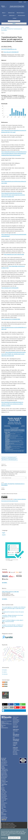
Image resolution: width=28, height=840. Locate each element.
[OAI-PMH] (23, 762)
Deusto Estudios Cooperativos (9, 824)
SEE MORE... (5, 582)
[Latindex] (5, 573)
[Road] (12, 577)
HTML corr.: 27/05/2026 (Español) (10, 459)
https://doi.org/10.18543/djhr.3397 (11, 52)
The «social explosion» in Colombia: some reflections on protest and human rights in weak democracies (14, 607)
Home (2, 27)
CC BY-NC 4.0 (4, 818)
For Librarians (5, 674)
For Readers (4, 670)
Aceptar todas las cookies (14, 837)
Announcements (21, 15)
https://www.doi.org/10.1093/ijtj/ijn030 (9, 287)
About (3, 12)
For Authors (4, 672)
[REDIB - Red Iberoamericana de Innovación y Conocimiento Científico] (19, 577)
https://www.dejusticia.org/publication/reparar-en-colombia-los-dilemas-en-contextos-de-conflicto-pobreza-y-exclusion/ (12, 404)
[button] (5, 704)
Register (20, 1)
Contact (14, 18)
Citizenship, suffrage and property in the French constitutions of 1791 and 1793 (12, 616)
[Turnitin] (8, 639)
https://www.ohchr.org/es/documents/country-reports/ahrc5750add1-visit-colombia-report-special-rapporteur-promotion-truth (13, 354)
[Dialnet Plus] (12, 573)
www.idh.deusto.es (4, 727)
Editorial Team (11, 12)
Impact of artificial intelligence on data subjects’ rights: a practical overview (12, 621)
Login (25, 1)
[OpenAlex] (5, 580)
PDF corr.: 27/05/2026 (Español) (9, 457)
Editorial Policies (20, 12)
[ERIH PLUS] (5, 577)
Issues (4, 15)
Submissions (12, 15)
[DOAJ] (19, 573)
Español (4, 534)
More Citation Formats (6, 477)
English (3, 532)
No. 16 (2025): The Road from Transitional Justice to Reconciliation (11, 29)
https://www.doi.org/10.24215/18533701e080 (14, 254)
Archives (7, 27)
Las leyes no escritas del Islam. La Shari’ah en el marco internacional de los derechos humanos (12, 625)
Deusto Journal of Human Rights (9, 827)
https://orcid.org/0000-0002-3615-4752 (9, 49)
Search (14, 23)
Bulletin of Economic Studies (8, 823)
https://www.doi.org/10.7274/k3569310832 (10, 319)
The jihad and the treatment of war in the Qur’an (13, 612)
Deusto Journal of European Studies (9, 826)
